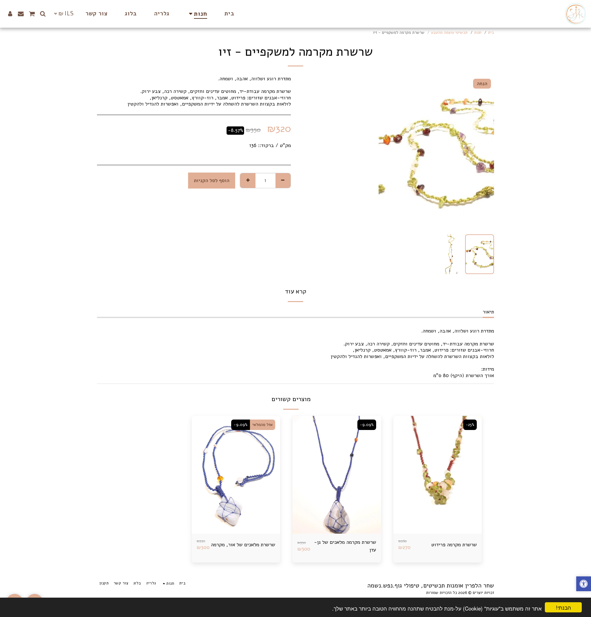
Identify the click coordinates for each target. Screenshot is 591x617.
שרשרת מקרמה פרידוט (454, 544)
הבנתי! (563, 607)
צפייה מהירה (437, 518)
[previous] (484, 152)
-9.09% (367, 425)
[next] (388, 152)
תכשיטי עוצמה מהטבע (449, 32)
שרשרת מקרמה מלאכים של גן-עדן (345, 546)
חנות (477, 32)
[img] (437, 475)
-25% (470, 425)
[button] (43, 14)
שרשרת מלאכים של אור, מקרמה (243, 544)
